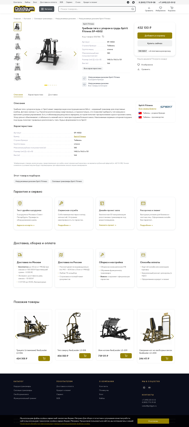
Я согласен (153, 421)
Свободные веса (21, 394)
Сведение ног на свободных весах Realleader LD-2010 (155, 351)
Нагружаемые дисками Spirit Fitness (94, 18)
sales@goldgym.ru (149, 406)
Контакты (18, 2)
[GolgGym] (24, 9)
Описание (18, 94)
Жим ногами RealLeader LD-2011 (112, 350)
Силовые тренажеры (43, 18)
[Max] (133, 2)
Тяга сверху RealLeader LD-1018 (71, 350)
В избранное (147, 65)
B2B (61, 2)
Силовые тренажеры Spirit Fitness (67, 181)
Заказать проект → (107, 225)
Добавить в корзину (155, 35)
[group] (50, 51)
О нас (77, 2)
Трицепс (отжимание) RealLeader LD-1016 (31, 351)
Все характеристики (92, 68)
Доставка (52, 94)
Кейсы (27, 2)
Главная (17, 18)
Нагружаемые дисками (65, 18)
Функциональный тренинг (25, 398)
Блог (35, 2)
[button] (75, 53)
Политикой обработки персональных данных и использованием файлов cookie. (55, 423)
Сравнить (145, 69)
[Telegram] (128, 2)
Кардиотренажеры (22, 386)
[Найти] (132, 9)
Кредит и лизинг (90, 2)
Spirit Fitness (88, 24)
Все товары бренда (147, 108)
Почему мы (104, 390)
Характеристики (35, 94)
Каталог (48, 9)
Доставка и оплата (48, 2)
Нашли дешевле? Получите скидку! (152, 59)
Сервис (69, 2)
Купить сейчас (154, 43)
